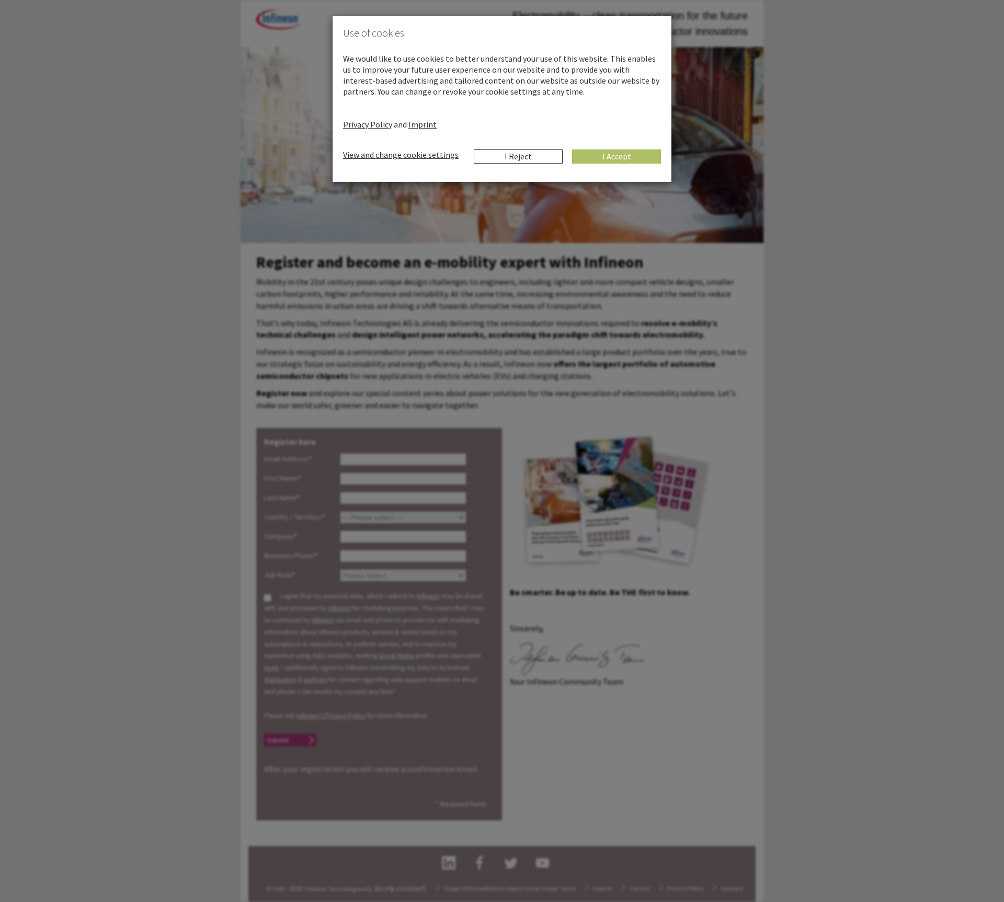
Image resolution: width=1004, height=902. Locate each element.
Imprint (422, 124)
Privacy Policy (367, 124)
